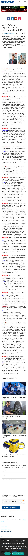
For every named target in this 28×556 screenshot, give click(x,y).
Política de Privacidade (18, 553)
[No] (26, 547)
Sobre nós (4, 527)
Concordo (7, 553)
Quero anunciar (6, 531)
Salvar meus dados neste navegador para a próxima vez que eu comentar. (13, 496)
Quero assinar (5, 529)
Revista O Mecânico (7, 2)
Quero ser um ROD (6, 537)
